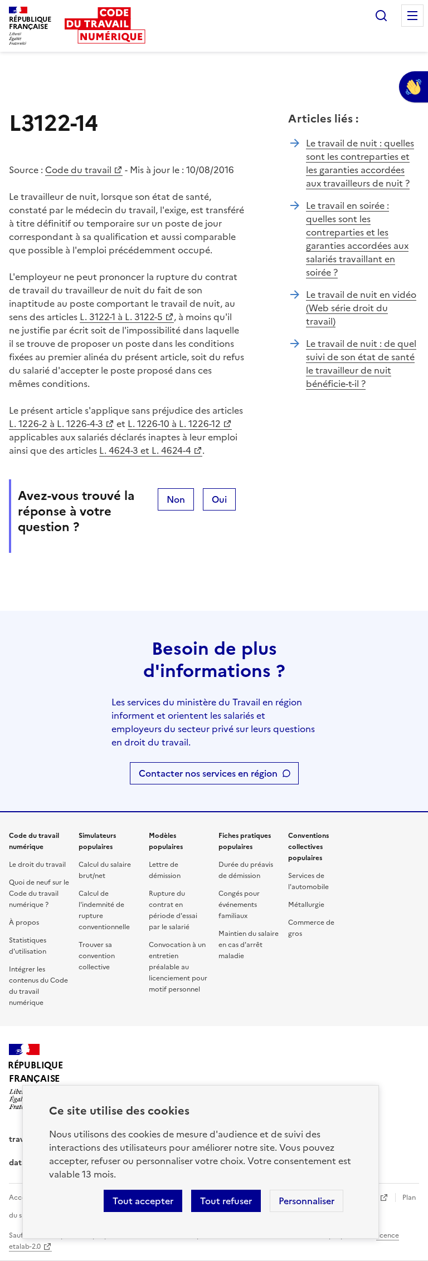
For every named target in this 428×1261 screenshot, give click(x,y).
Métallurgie (306, 905)
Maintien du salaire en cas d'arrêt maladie (248, 945)
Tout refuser (226, 1201)
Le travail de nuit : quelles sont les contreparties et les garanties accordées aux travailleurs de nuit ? (360, 163)
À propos (24, 922)
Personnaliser (306, 1201)
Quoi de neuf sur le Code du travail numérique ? (39, 893)
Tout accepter (143, 1201)
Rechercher (381, 15)
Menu (412, 15)
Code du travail (78, 169)
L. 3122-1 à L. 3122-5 (121, 316)
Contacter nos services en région (208, 773)
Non (176, 499)
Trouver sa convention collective (97, 956)
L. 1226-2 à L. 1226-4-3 (56, 423)
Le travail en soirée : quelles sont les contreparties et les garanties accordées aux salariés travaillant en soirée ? (357, 239)
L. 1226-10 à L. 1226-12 (174, 423)
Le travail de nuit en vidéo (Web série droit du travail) (361, 308)
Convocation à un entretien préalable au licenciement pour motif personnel (178, 967)
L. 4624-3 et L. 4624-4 (145, 450)
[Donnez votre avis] (413, 86)
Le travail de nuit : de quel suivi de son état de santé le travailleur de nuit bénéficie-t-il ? (361, 363)
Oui (219, 499)
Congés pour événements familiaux (239, 905)
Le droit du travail (37, 865)
